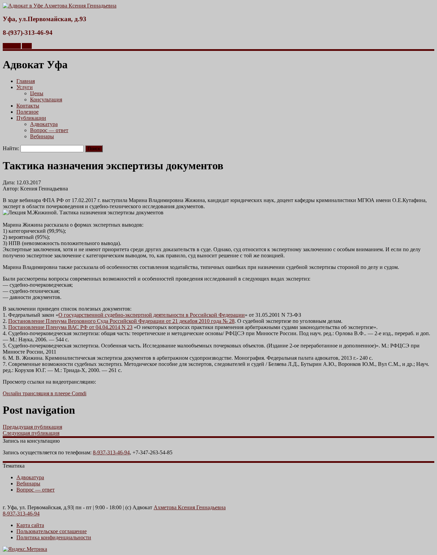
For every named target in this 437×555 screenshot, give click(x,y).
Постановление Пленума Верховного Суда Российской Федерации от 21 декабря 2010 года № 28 (121, 321)
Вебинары (42, 136)
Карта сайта (30, 525)
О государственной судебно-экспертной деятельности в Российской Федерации (151, 315)
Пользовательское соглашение (51, 531)
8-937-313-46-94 (111, 452)
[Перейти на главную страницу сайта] (59, 6)
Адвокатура (44, 124)
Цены (36, 93)
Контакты (27, 106)
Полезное (27, 112)
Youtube (12, 46)
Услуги (24, 87)
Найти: (11, 148)
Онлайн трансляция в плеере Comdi (44, 393)
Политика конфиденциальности (53, 537)
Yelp (27, 46)
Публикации (31, 118)
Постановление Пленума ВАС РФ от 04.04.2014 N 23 (70, 327)
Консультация (46, 99)
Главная (25, 81)
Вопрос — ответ (49, 130)
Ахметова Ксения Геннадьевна (190, 507)
